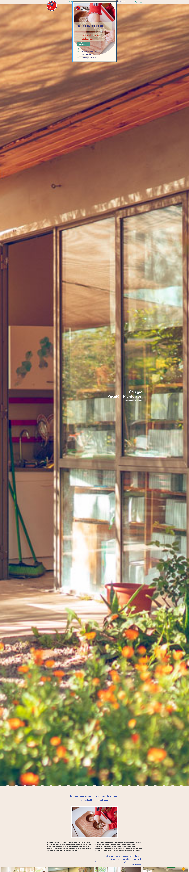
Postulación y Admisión (117, 1)
